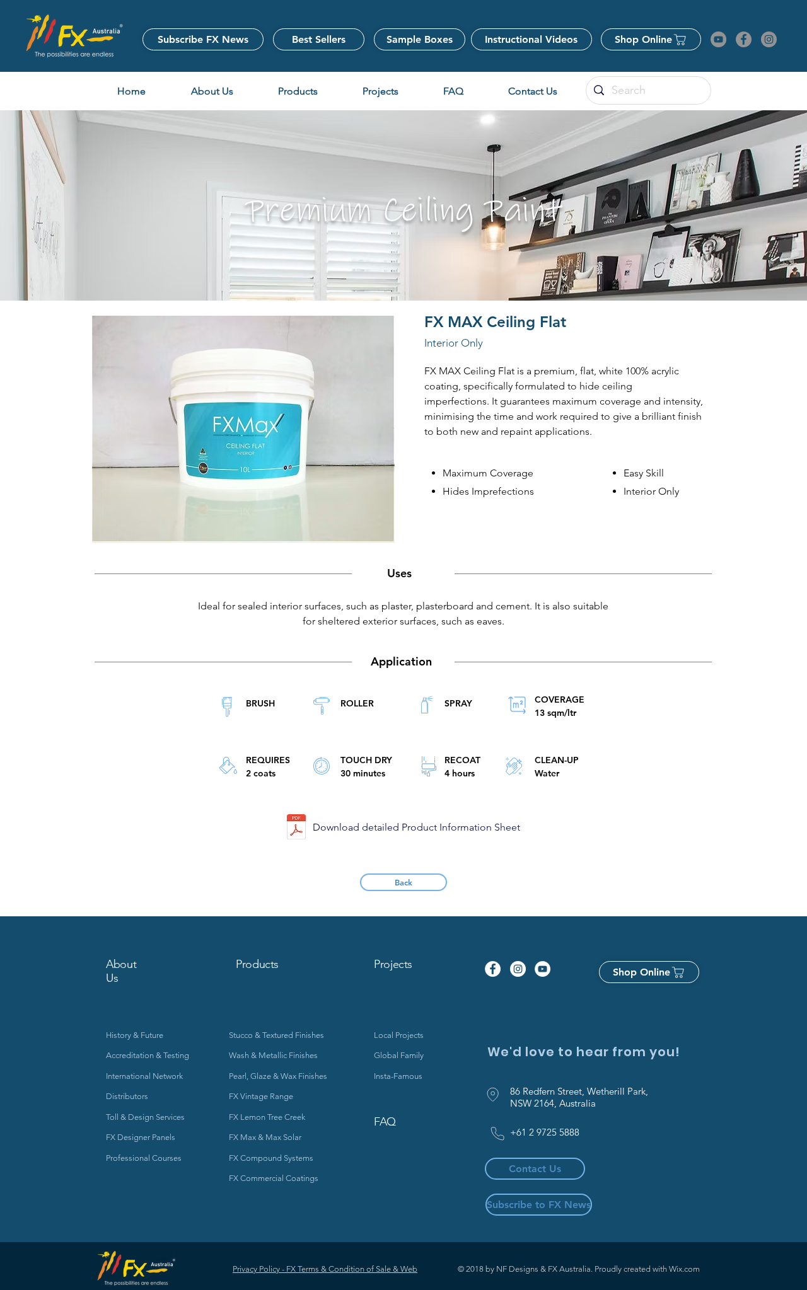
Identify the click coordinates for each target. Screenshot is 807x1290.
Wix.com (684, 1269)
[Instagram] (769, 39)
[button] (380, 91)
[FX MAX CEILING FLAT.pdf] (296, 828)
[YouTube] (718, 39)
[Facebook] (744, 39)
